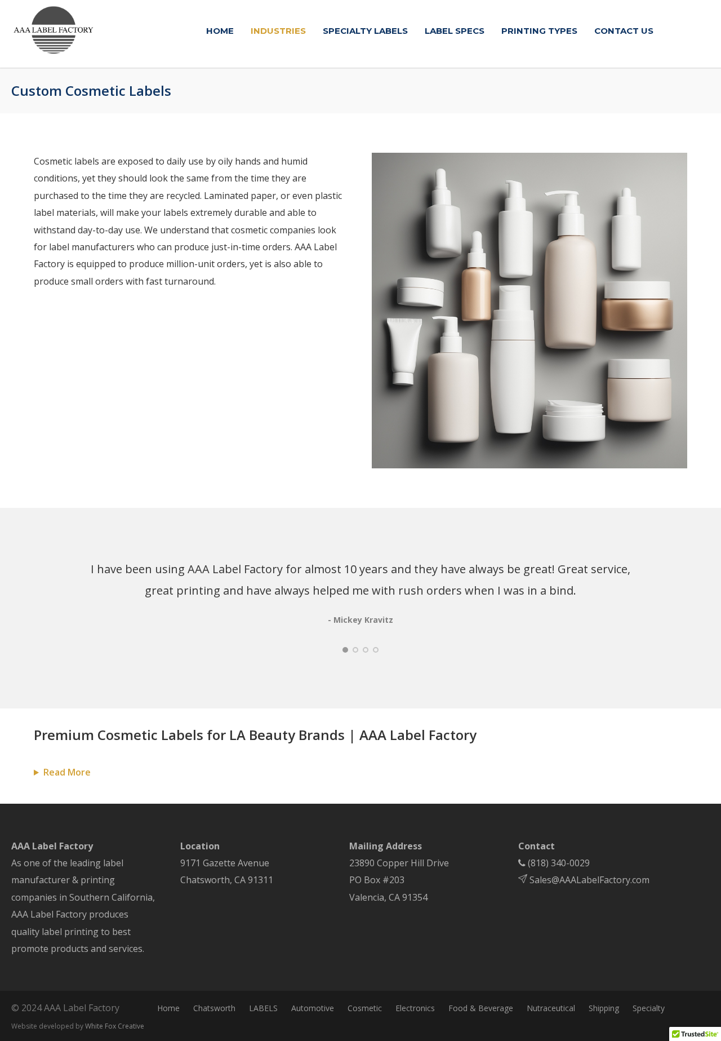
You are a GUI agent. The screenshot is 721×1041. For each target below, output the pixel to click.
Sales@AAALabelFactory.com (588, 880)
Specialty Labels (365, 30)
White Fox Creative (114, 1026)
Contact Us (623, 30)
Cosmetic (365, 1008)
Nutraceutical (551, 1008)
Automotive (312, 1008)
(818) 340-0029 (559, 863)
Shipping (604, 1008)
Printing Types (539, 30)
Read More (67, 772)
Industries (278, 30)
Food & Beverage (480, 1008)
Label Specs (454, 30)
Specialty (649, 1008)
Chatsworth (214, 1008)
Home (220, 30)
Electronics (415, 1008)
